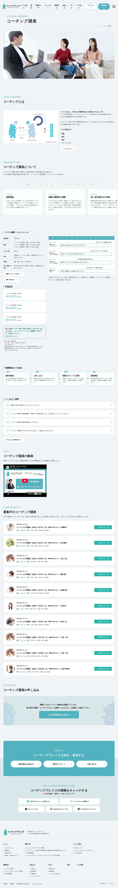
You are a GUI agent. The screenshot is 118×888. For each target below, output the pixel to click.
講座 (31, 6)
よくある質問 (78, 853)
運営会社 (5, 883)
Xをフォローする (33, 809)
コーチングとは (67, 149)
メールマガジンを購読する (81, 801)
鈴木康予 (22, 546)
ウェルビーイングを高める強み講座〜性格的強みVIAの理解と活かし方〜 (46, 850)
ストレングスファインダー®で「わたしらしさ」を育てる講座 (43, 855)
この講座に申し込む (103, 527)
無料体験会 (104, 6)
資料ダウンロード (59, 764)
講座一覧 (28, 844)
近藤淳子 (22, 530)
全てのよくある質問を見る (13, 440)
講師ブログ (52, 868)
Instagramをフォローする (60, 809)
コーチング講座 (9, 868)
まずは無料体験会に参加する (59, 714)
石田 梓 (22, 609)
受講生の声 (38, 6)
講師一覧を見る (10, 279)
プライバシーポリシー (37, 883)
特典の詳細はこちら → (11, 336)
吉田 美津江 (23, 672)
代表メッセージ (78, 848)
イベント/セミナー (36, 876)
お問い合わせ (90, 6)
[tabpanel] (22, 202)
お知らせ (64, 6)
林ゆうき (22, 624)
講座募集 (33, 871)
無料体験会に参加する (26, 764)
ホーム (5, 844)
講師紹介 (57, 6)
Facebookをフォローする (88, 809)
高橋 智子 (23, 577)
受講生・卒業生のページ (11, 855)
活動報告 (33, 873)
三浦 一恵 (23, 561)
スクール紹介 (23, 6)
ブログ (71, 6)
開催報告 (51, 871)
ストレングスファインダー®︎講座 (35, 848)
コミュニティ (47, 6)
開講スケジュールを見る (12, 274)
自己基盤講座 (30, 853)
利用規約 (12, 883)
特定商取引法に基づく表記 (23, 883)
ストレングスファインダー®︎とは (83, 850)
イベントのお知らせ (54, 873)
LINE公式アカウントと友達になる (40, 801)
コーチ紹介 (79, 6)
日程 (68, 865)
